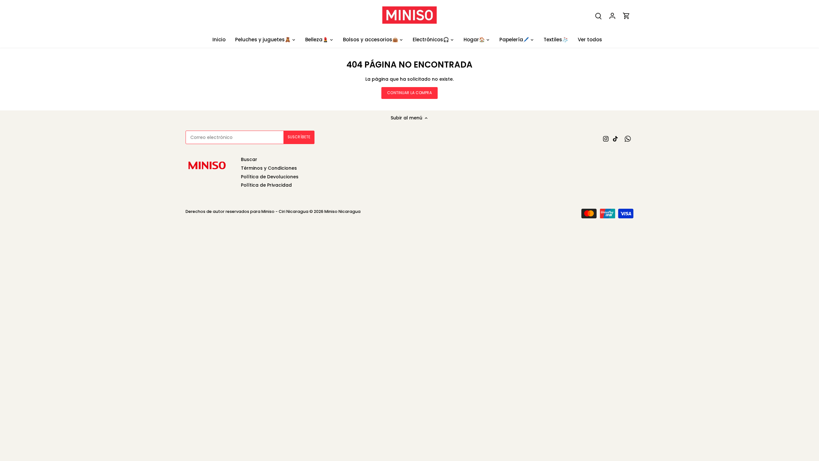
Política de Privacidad (266, 185)
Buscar (249, 159)
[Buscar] (598, 16)
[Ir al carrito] (626, 16)
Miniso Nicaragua (342, 211)
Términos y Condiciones (269, 168)
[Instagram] (605, 139)
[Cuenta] (612, 16)
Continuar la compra (409, 92)
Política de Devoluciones (269, 177)
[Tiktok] (615, 139)
